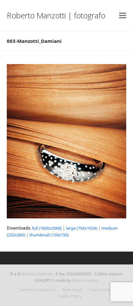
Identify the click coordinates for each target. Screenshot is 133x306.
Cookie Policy (69, 296)
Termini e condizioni (37, 289)
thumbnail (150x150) (49, 235)
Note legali (72, 289)
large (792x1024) (81, 228)
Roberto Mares (85, 280)
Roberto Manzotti (37, 274)
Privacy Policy (101, 289)
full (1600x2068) (47, 228)
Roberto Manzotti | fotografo (56, 15)
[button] (122, 15)
